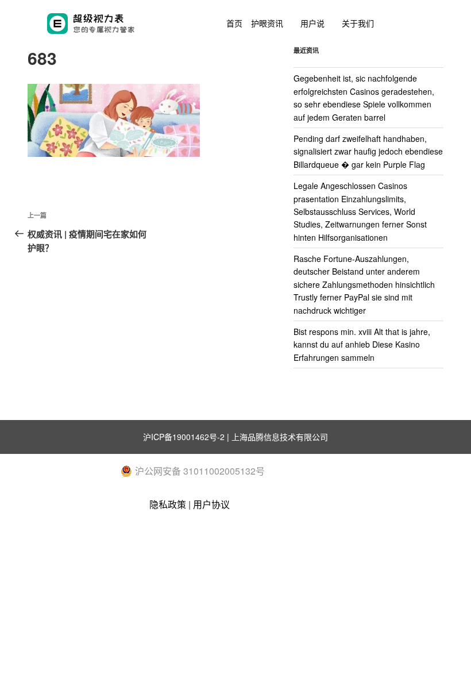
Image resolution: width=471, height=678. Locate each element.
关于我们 (358, 23)
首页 (234, 23)
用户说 (312, 23)
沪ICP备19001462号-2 (184, 436)
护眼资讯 (267, 23)
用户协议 (211, 504)
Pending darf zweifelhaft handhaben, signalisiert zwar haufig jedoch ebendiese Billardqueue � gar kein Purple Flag (368, 151)
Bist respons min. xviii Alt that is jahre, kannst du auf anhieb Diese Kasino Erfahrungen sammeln (362, 344)
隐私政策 (167, 504)
